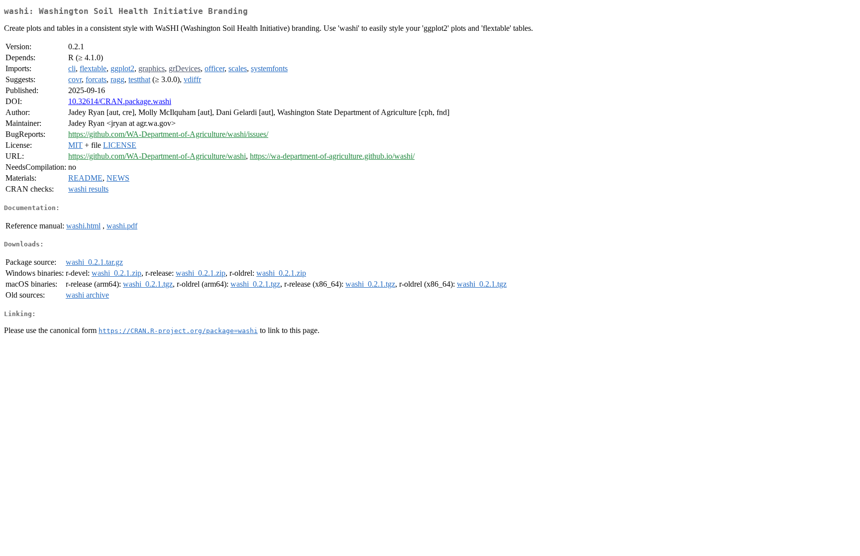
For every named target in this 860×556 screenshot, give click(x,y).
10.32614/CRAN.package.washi (119, 101)
